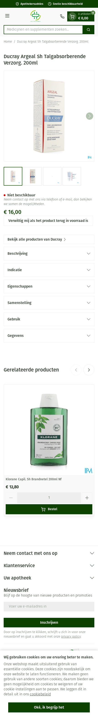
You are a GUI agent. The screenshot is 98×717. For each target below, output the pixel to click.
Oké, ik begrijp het (49, 707)
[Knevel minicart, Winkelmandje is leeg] (72, 16)
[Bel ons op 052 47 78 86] (62, 16)
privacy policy (71, 637)
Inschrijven (49, 622)
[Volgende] (89, 116)
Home (8, 42)
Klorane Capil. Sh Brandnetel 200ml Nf (34, 479)
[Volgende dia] (88, 369)
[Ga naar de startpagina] (35, 16)
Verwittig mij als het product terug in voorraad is (48, 220)
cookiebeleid (40, 694)
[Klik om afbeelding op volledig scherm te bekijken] (49, 116)
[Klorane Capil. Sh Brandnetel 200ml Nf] (49, 430)
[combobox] (43, 29)
